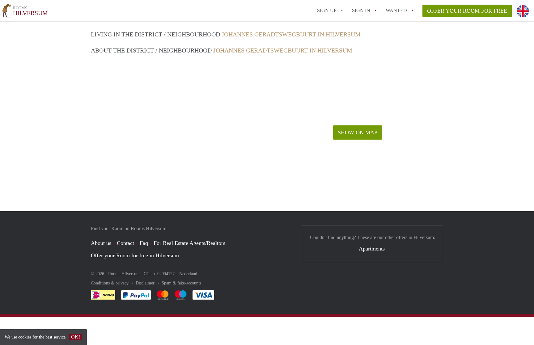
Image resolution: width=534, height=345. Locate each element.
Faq (144, 243)
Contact (125, 243)
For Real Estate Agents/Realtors (189, 243)
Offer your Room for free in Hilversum (135, 255)
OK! (75, 336)
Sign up (327, 10)
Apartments (372, 249)
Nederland (188, 273)
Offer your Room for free (467, 11)
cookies (24, 337)
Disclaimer (146, 283)
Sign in (361, 10)
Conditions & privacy (110, 283)
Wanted (396, 10)
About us (101, 243)
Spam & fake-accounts (181, 283)
